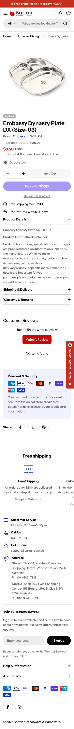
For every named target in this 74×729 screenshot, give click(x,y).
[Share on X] (32, 427)
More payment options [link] (37, 195)
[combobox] (37, 23)
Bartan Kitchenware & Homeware (37, 722)
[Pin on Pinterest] (44, 427)
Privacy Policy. (18, 656)
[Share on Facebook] (20, 427)
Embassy (19, 136)
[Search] (65, 23)
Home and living (28, 36)
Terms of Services (55, 651)
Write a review (37, 339)
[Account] (60, 13)
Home (7, 36)
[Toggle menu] (5, 13)
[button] (70, 365)
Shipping (25, 154)
